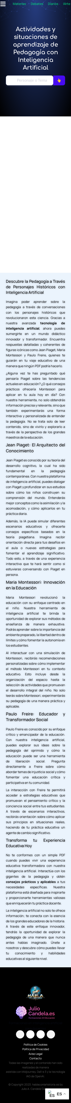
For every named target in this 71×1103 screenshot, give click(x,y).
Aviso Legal (35, 1054)
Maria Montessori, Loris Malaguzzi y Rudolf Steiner (35, 163)
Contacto (35, 1058)
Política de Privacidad (35, 1049)
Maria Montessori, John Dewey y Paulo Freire (35, 231)
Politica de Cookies (35, 1044)
